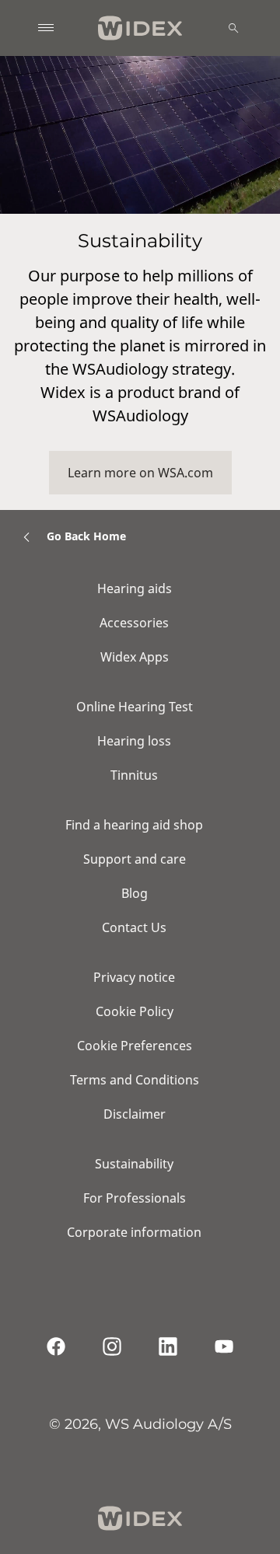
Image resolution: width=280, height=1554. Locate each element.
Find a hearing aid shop (134, 824)
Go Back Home (86, 536)
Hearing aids (134, 588)
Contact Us (134, 927)
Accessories (134, 622)
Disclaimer (134, 1114)
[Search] (233, 28)
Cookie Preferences (134, 1045)
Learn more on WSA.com (140, 472)
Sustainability (134, 1163)
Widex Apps (134, 656)
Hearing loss (134, 740)
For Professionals (134, 1198)
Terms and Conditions (134, 1079)
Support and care (134, 859)
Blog (134, 893)
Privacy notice (134, 977)
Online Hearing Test (134, 706)
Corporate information (134, 1232)
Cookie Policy (134, 1011)
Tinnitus (134, 775)
